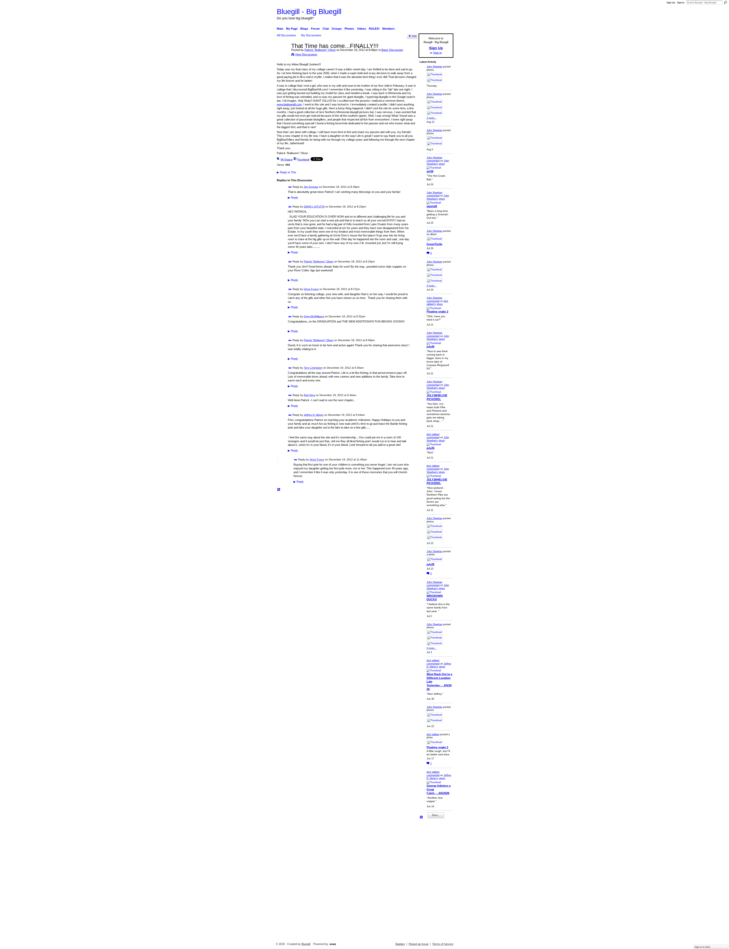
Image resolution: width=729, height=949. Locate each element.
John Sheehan (434, 66)
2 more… (432, 117)
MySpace (287, 159)
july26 (430, 346)
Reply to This (286, 172)
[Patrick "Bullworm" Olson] (283, 52)
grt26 (430, 171)
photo (442, 163)
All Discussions (286, 35)
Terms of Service (442, 944)
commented (433, 160)
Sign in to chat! (702, 947)
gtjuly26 (432, 206)
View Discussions (306, 54)
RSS (279, 489)
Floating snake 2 (437, 311)
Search (725, 2)
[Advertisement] (431, 879)
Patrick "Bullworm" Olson (320, 49)
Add (414, 36)
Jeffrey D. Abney (313, 414)
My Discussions (311, 35)
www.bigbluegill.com (289, 104)
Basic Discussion (392, 49)
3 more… (432, 648)
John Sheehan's (438, 162)
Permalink (290, 187)
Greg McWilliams (314, 316)
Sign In (680, 2)
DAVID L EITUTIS (314, 206)
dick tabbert (433, 434)
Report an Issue (418, 944)
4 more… (432, 285)
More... (436, 815)
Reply (293, 197)
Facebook (303, 159)
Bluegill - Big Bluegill (309, 11)
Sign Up (671, 2)
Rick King (309, 395)
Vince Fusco (311, 289)
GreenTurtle (434, 244)
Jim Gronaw (311, 186)
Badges (400, 944)
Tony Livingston (313, 367)
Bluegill (305, 944)
